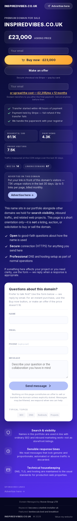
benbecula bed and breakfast (43, 511)
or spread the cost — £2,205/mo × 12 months (38, 92)
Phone (19, 344)
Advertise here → (22, 195)
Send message (36, 386)
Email (12, 330)
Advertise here (61, 6)
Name (12, 313)
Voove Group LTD (49, 501)
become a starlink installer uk (43, 507)
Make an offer (38, 70)
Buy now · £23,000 (41, 60)
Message (14, 358)
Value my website (64, 516)
